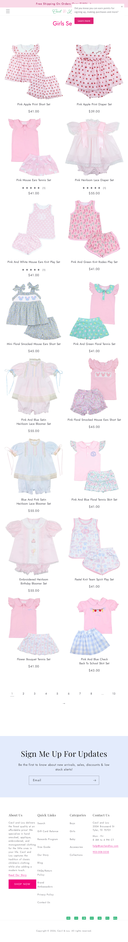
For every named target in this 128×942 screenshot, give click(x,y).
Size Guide (43, 847)
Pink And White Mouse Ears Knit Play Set (33, 262)
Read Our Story (18, 875)
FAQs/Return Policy (44, 873)
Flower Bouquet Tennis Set (33, 659)
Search (41, 823)
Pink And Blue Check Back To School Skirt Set (94, 661)
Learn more (84, 20)
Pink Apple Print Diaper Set (94, 104)
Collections (76, 855)
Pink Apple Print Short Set (33, 104)
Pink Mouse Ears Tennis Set (33, 180)
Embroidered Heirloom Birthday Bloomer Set (33, 581)
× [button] (122, 6)
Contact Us (43, 902)
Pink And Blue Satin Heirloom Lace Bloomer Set (34, 422)
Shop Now (22, 884)
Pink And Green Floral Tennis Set (94, 344)
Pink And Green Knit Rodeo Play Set (94, 262)
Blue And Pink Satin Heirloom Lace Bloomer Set (34, 501)
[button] (8, 11)
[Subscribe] (94, 780)
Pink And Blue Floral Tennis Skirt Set (94, 499)
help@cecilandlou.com (105, 846)
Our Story (43, 855)
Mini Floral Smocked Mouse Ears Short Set (34, 344)
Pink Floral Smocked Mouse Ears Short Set (94, 420)
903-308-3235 (101, 852)
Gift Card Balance (47, 831)
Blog (40, 863)
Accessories (76, 847)
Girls (72, 831)
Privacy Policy (45, 894)
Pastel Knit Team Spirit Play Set (94, 579)
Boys (72, 823)
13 (114, 694)
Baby (72, 839)
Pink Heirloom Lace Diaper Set (94, 180)
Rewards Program (47, 839)
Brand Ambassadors (44, 884)
